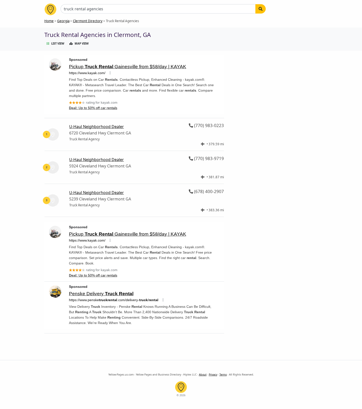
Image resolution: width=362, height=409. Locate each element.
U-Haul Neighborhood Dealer (96, 126)
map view (82, 43)
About (203, 374)
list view (57, 43)
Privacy (213, 374)
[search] (260, 9)
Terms (223, 374)
